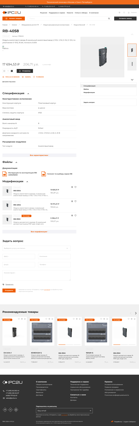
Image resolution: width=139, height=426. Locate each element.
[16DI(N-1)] (97, 332)
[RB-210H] (124, 332)
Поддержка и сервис (57, 13)
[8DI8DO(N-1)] (42, 332)
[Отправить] (90, 410)
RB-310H (16, 219)
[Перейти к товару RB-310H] (7, 219)
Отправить (9, 290)
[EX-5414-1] (15, 332)
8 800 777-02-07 (11, 395)
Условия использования (114, 384)
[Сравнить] (72, 187)
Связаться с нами (78, 395)
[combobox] (36, 248)
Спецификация (89, 86)
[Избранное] (75, 187)
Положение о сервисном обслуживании (114, 391)
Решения (43, 13)
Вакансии (39, 392)
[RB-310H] (69, 332)
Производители (42, 387)
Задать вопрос (89, 102)
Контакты (73, 397)
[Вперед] (131, 79)
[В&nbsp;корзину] (24, 319)
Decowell (6, 36)
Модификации (89, 92)
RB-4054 (17, 205)
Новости (70, 13)
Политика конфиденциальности (117, 395)
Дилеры (73, 400)
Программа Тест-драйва (79, 390)
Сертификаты (41, 390)
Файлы (86, 89)
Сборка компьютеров (44, 384)
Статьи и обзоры (81, 13)
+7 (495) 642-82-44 (12, 390)
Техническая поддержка (79, 384)
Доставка (39, 395)
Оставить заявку (125, 18)
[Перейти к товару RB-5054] (7, 191)
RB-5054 (17, 191)
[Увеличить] (12, 71)
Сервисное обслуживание (80, 387)
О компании (94, 13)
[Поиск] (109, 18)
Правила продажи (112, 387)
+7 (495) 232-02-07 (12, 393)
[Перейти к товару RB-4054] (7, 205)
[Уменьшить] (4, 71)
